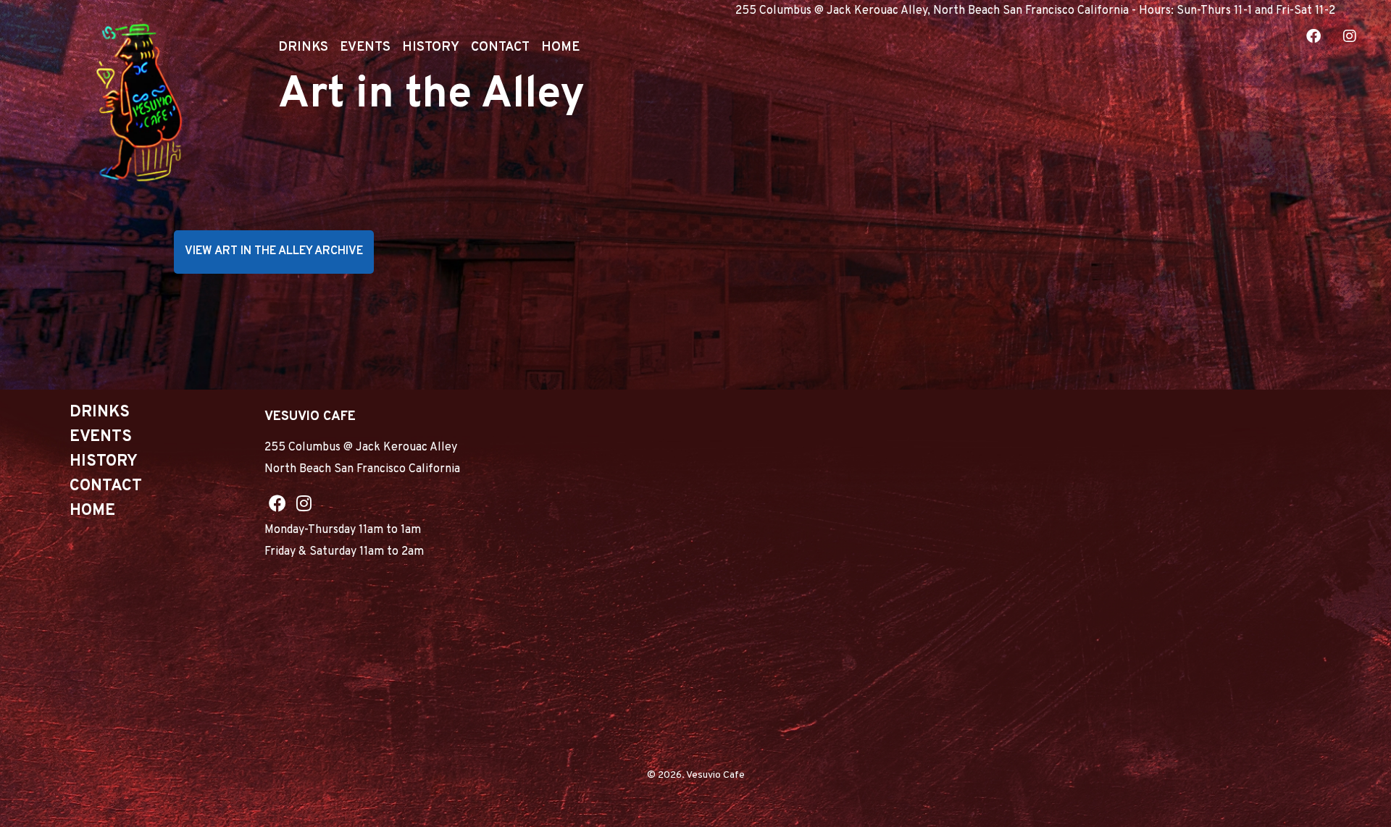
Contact (500, 47)
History (430, 47)
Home (560, 47)
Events (365, 47)
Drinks (303, 47)
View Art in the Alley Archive (274, 251)
